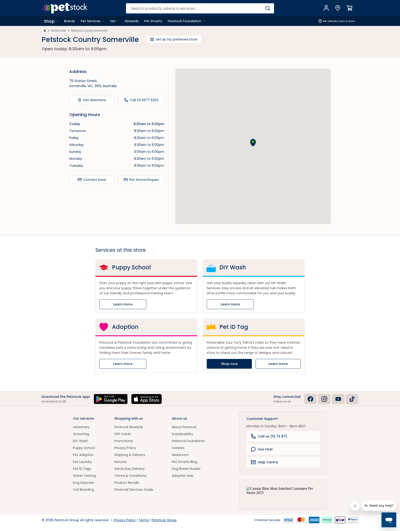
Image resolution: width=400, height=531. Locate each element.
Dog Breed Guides (186, 468)
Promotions (123, 441)
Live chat (265, 449)
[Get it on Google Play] (111, 399)
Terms (143, 520)
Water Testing (84, 475)
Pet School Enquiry (144, 179)
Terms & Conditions (130, 475)
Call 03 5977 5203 (144, 100)
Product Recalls (126, 482)
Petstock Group (164, 520)
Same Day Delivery (129, 468)
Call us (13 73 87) (272, 436)
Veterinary (81, 427)
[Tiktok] (352, 399)
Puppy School (84, 448)
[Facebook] (310, 399)
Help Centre (268, 462)
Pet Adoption (83, 454)
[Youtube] (338, 399)
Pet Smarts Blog (184, 461)
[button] (253, 142)
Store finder (58, 30)
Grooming (81, 434)
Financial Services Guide (133, 489)
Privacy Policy (125, 448)
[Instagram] (324, 399)
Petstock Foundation (188, 441)
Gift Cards (122, 434)
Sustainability (182, 434)
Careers (178, 448)
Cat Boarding (83, 489)
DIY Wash (80, 441)
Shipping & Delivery (129, 454)
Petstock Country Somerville (89, 30)
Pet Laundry (82, 461)
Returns (120, 461)
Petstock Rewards (128, 427)
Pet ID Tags (82, 468)
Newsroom (180, 454)
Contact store (94, 179)
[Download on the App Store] (146, 399)
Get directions (94, 100)
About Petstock (184, 427)
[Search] (268, 8)
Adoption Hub (183, 475)
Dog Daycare (83, 482)
